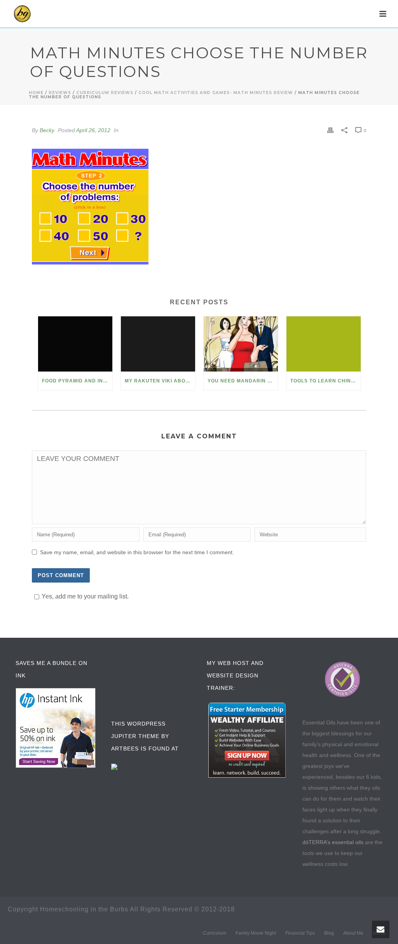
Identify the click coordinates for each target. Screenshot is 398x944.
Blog (329, 933)
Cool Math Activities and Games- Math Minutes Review (215, 92)
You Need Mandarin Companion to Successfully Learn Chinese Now (243, 381)
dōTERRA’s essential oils (332, 842)
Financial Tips (300, 933)
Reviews (60, 92)
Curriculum (214, 933)
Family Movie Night (256, 933)
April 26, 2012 (93, 130)
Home (36, 92)
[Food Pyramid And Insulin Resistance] (75, 344)
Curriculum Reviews (104, 92)
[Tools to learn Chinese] (323, 344)
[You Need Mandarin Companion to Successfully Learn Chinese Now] (241, 344)
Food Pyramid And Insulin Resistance (77, 381)
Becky (47, 130)
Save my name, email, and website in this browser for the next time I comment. (137, 552)
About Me (353, 933)
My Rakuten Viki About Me (160, 381)
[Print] (330, 130)
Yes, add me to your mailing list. (85, 596)
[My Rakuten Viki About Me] (158, 344)
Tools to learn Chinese (325, 381)
